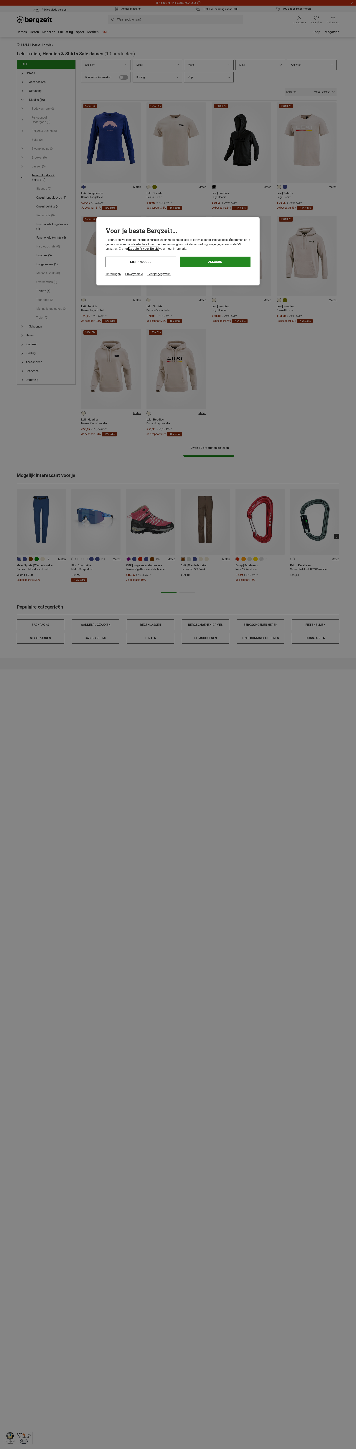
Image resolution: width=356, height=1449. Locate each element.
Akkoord (215, 262)
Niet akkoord (140, 262)
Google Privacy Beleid (144, 248)
